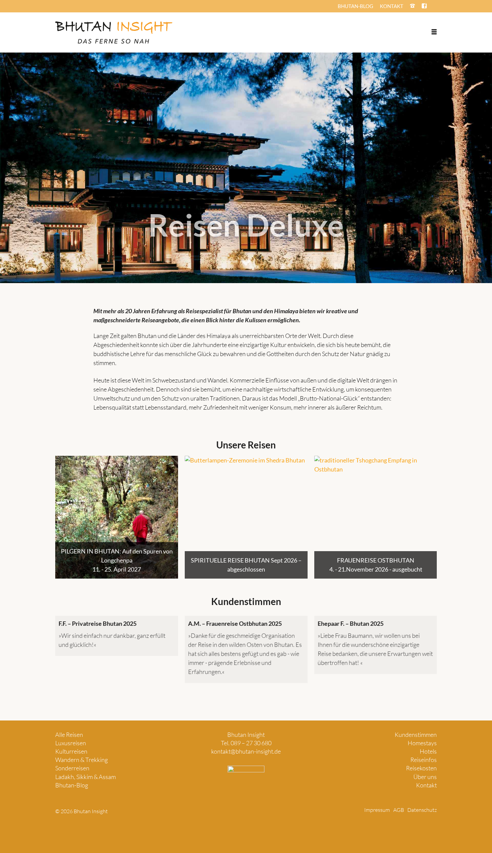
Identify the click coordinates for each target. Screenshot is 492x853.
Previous (61, 517)
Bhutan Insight (246, 734)
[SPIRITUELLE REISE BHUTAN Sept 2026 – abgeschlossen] (246, 517)
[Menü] (434, 31)
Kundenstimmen (416, 734)
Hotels (428, 751)
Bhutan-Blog (71, 785)
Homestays (422, 743)
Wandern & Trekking (81, 759)
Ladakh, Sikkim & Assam (85, 776)
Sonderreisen (72, 768)
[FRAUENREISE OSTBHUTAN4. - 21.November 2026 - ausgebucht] (375, 517)
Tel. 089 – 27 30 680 (246, 743)
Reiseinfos (423, 759)
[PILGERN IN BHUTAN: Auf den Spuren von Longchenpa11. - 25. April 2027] (116, 517)
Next (431, 517)
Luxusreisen (70, 743)
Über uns (425, 776)
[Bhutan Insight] (113, 32)
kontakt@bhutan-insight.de (246, 751)
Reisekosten (421, 768)
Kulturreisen (71, 751)
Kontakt (426, 785)
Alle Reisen (69, 734)
